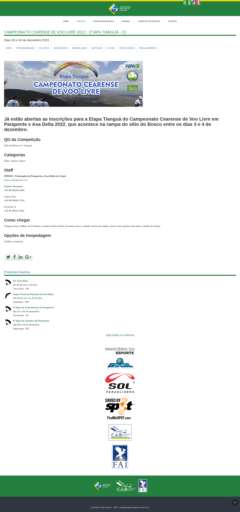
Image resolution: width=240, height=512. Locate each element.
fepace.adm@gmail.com (15, 180)
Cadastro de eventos (149, 21)
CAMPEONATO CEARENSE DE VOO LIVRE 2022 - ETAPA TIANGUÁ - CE (65, 32)
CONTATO (172, 21)
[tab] (9, 48)
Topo (235, 502)
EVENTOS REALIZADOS (103, 21)
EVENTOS (81, 21)
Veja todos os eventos (120, 335)
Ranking (126, 21)
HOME (66, 21)
